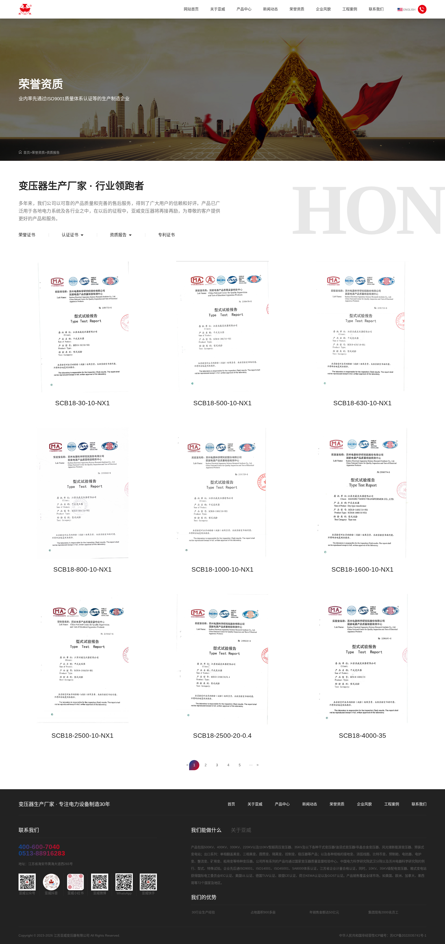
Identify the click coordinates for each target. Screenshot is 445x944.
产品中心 (282, 804)
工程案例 (391, 804)
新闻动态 (309, 804)
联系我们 (419, 804)
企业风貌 (364, 804)
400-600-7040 (39, 847)
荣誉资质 (38, 152)
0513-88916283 (42, 853)
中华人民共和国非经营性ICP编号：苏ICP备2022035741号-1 (382, 935)
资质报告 (53, 152)
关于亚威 (255, 804)
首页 (26, 152)
